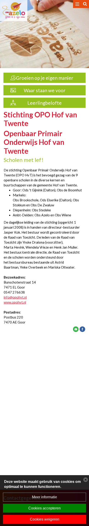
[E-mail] (76, 329)
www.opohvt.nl (15, 302)
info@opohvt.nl (15, 297)
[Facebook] (82, 329)
